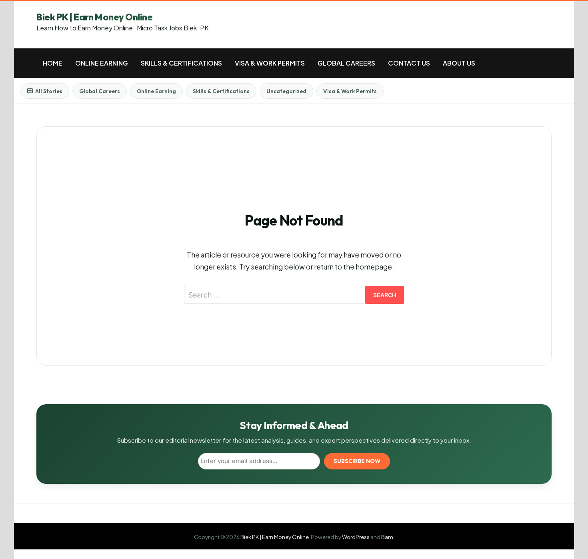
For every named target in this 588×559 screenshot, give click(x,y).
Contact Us (409, 63)
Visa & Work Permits (270, 63)
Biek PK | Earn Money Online (94, 17)
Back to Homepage (294, 328)
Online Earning (101, 63)
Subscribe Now (357, 461)
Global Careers (346, 63)
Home (52, 63)
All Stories (48, 91)
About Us (459, 63)
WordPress (356, 536)
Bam (387, 536)
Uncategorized (286, 91)
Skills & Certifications (181, 63)
